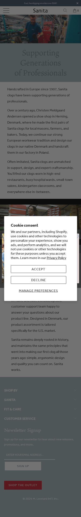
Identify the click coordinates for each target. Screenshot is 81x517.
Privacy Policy (56, 258)
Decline (38, 280)
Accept (38, 269)
